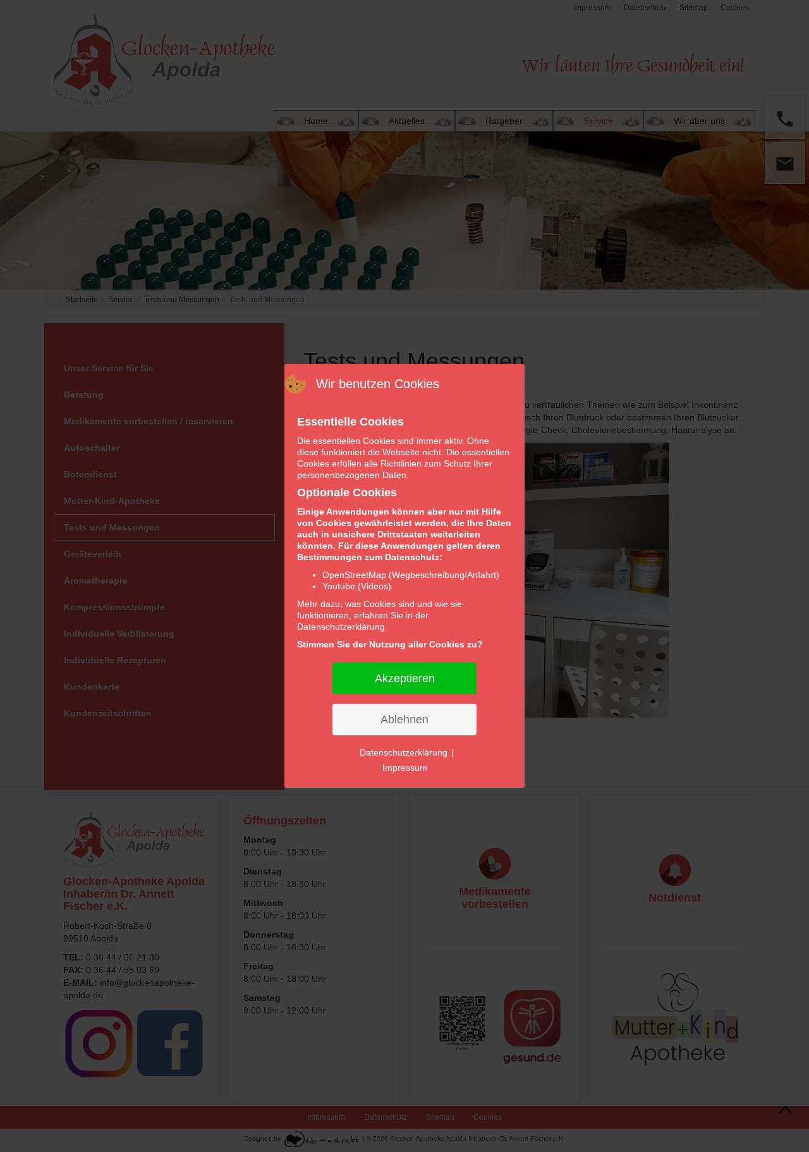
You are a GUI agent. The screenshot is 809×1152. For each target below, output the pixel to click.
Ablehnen (404, 719)
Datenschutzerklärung (403, 752)
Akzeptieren (405, 678)
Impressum (404, 768)
